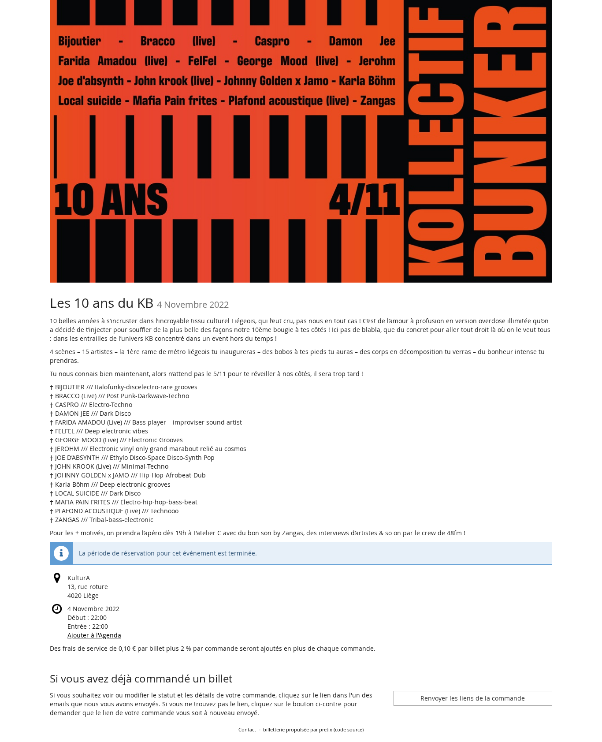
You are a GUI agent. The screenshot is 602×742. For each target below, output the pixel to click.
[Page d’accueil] (301, 141)
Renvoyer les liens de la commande (472, 698)
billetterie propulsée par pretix (297, 729)
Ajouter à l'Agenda (94, 635)
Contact (247, 729)
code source (348, 729)
